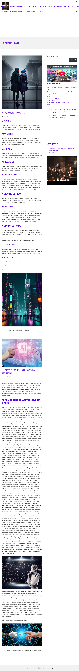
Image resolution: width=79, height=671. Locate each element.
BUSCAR (73, 59)
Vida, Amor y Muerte (13, 112)
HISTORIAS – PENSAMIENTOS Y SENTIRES (61, 148)
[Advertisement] (39, 25)
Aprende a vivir (51, 100)
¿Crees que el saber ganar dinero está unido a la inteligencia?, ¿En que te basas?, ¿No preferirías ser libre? (62, 94)
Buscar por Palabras (52, 56)
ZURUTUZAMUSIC (54, 109)
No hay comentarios (36, 330)
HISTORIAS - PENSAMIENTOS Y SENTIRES (19, 330)
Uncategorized (53, 150)
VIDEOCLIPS (52, 152)
